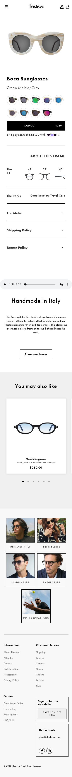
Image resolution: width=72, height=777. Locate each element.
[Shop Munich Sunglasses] (36, 428)
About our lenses (36, 354)
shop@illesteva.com (49, 737)
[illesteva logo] (36, 6)
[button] (6, 6)
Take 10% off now (52, 714)
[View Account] (62, 7)
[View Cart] (68, 8)
